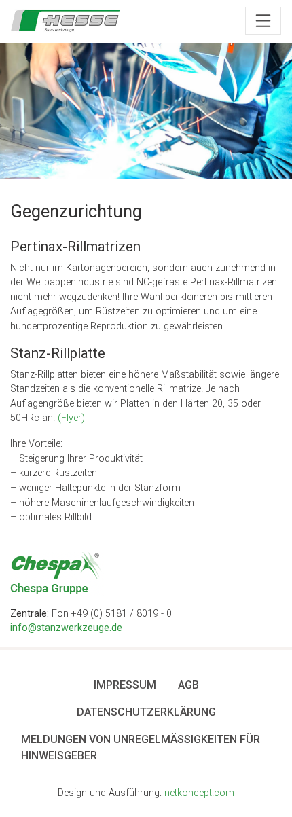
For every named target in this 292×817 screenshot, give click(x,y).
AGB (188, 684)
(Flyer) (71, 418)
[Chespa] (57, 573)
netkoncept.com (199, 793)
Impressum (125, 684)
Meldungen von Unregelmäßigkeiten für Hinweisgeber (140, 747)
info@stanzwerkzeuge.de (66, 628)
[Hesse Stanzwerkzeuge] (65, 20)
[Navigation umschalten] (263, 21)
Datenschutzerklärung (146, 712)
